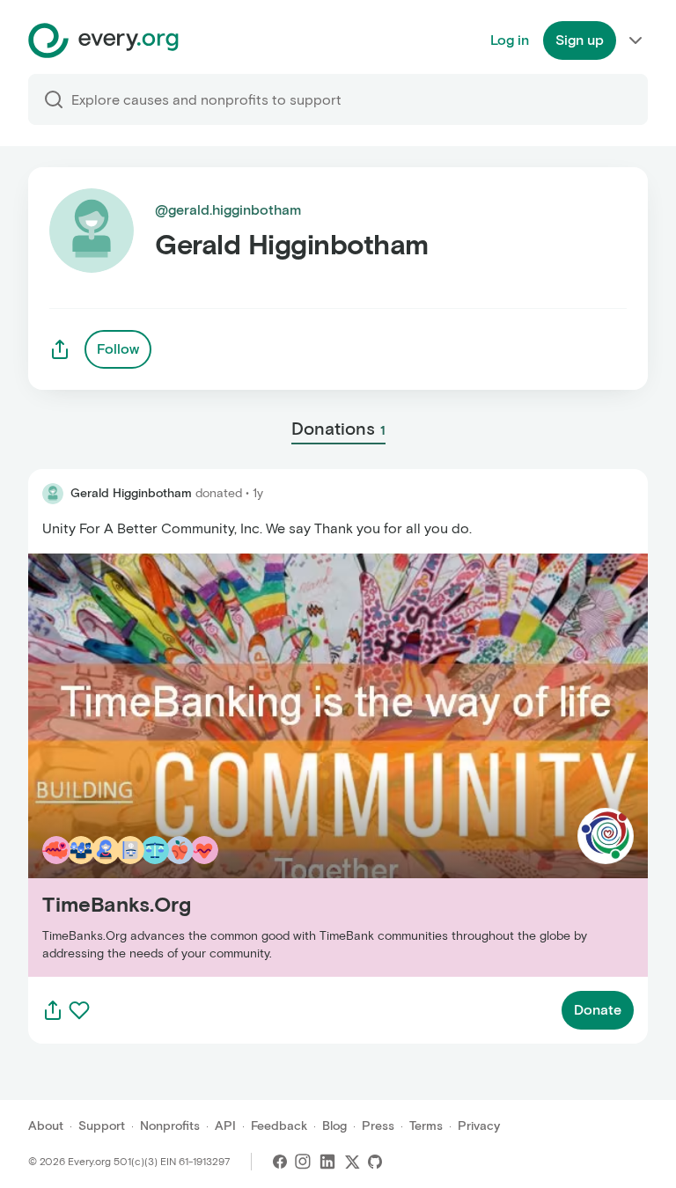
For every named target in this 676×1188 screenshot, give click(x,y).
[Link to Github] (375, 1161)
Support (101, 1125)
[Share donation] (52, 1010)
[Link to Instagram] (303, 1161)
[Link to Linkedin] (327, 1161)
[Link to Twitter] (352, 1161)
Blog (334, 1125)
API (225, 1125)
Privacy (479, 1125)
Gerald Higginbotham (131, 493)
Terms (426, 1125)
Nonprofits (170, 1125)
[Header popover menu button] (635, 40)
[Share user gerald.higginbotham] (59, 349)
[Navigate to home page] (103, 40)
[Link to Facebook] (280, 1161)
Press (378, 1125)
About (45, 1125)
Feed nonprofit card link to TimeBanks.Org (165, 764)
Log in (509, 40)
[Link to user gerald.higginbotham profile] (52, 493)
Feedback (279, 1125)
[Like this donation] (79, 1010)
